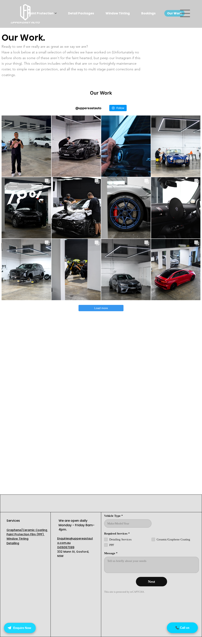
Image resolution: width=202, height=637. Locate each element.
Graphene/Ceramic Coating (27, 530)
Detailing (13, 543)
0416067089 (65, 547)
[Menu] (185, 13)
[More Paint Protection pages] (56, 13)
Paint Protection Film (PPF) (26, 534)
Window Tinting (17, 539)
